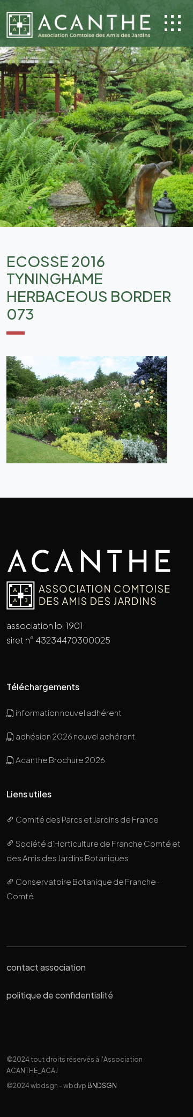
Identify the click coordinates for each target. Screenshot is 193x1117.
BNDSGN (102, 1085)
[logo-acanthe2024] (78, 23)
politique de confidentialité (59, 995)
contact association (46, 967)
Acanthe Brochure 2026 (59, 759)
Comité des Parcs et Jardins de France (86, 819)
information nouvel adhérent (68, 712)
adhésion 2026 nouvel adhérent (74, 736)
